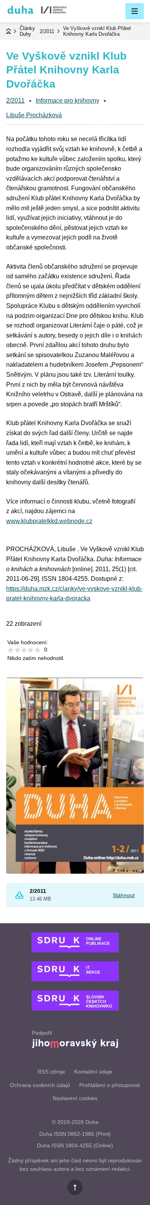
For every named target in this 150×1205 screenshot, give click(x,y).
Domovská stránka (8, 31)
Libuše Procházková (34, 115)
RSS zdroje (51, 1072)
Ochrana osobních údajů (40, 1085)
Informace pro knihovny (67, 100)
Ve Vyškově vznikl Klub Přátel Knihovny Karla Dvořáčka (97, 31)
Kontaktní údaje (93, 1072)
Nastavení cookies (75, 1098)
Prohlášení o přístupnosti (109, 1085)
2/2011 (47, 31)
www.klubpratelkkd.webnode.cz (49, 521)
